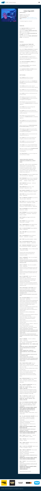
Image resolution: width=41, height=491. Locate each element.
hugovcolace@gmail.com (31, 17)
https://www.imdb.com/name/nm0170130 (29, 18)
